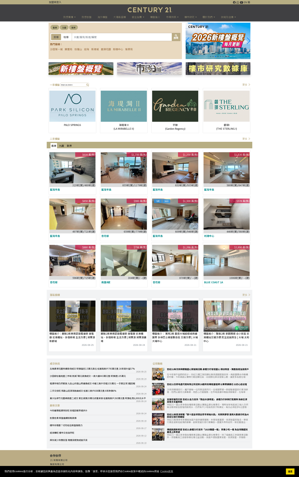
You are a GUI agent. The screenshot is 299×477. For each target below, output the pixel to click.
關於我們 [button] (208, 17)
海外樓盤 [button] (102, 17)
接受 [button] (290, 471)
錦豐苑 (68, 49)
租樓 (66, 37)
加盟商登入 (55, 2)
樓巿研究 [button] (189, 17)
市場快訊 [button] (171, 17)
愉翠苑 (129, 49)
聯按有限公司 (57, 464)
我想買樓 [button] (68, 17)
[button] (249, 40)
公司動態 (158, 363)
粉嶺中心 (118, 49)
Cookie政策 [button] (166, 471)
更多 (245, 84)
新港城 (95, 49)
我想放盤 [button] (87, 17)
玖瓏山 (78, 49)
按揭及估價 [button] (227, 17)
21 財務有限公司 (59, 460)
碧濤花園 (106, 49)
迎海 (86, 49)
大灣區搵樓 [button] (119, 17)
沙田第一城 (56, 49)
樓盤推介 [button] (155, 17)
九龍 (64, 27)
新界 (73, 27)
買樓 (56, 37)
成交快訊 (55, 363)
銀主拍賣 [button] (137, 17)
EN (245, 2)
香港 (55, 27)
